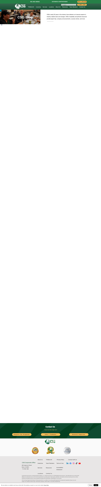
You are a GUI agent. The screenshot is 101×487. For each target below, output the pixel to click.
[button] (82, 2)
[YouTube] (79, 463)
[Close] (99, 485)
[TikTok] (76, 463)
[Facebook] (70, 463)
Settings (90, 485)
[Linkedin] (67, 463)
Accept (96, 485)
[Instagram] (73, 463)
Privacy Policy (46, 485)
